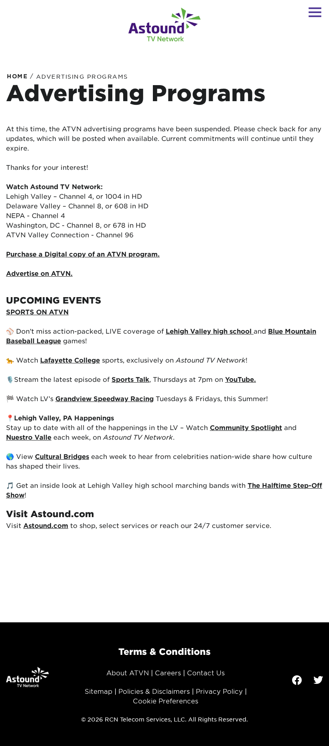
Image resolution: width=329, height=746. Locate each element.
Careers (168, 673)
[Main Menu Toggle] (315, 12)
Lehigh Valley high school (210, 331)
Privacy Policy (219, 691)
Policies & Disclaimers (154, 691)
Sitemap (98, 691)
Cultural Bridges (62, 456)
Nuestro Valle (28, 437)
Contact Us (206, 673)
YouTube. (240, 379)
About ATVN (127, 673)
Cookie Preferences (165, 701)
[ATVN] (164, 24)
